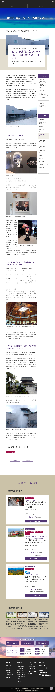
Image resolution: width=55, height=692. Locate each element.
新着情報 (8, 677)
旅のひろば (12, 30)
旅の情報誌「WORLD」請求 (43, 671)
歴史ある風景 (21, 666)
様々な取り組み (10, 674)
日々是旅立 (20, 668)
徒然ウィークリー (22, 672)
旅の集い (31, 665)
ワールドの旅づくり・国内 (32, 672)
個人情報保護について (25, 688)
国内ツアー (8, 665)
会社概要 (9, 672)
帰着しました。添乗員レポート (22, 680)
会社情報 (8, 670)
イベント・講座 (32, 663)
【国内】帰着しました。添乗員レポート (26, 30)
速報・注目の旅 (21, 676)
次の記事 (28, 460)
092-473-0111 (42, 651)
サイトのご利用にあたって (15, 688)
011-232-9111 (28, 653)
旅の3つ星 (20, 665)
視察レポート (21, 678)
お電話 (50, 2)
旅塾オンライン (32, 666)
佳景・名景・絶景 (22, 674)
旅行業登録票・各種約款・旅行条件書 (37, 688)
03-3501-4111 (28, 649)
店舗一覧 (43, 643)
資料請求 (29, 643)
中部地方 (8, 452)
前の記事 (15, 460)
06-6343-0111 (42, 649)
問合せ (47, 2)
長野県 (13, 452)
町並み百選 (20, 670)
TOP (7, 30)
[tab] (52, 2)
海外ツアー (8, 663)
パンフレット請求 (43, 668)
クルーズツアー (9, 668)
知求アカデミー (32, 668)
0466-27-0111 (42, 653)
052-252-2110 (28, 651)
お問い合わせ (14, 643)
